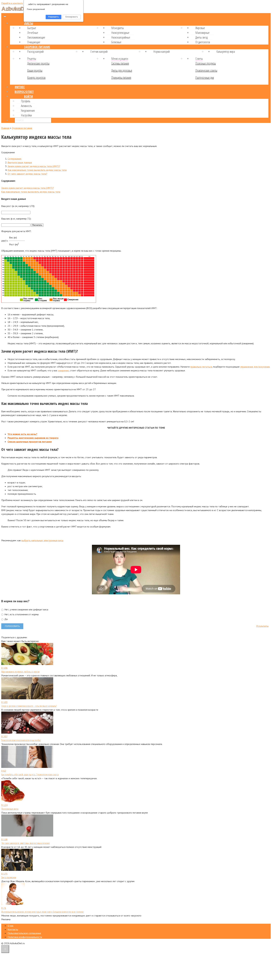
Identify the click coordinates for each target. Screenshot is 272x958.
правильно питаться (201, 366)
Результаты (262, 626)
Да (6, 619)
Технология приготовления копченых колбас (21, 740)
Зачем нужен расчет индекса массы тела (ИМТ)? (34, 166)
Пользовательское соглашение (24, 933)
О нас (11, 925)
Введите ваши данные (20, 162)
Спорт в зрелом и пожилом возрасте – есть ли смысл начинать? (29, 706)
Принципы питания (121, 77)
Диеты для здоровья (121, 70)
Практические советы (206, 70)
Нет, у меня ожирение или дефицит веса (26, 609)
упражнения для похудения (255, 366)
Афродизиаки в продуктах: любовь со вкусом (20, 671)
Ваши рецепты (34, 70)
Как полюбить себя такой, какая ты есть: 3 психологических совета (30, 774)
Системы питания (120, 63)
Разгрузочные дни (204, 77)
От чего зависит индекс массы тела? (27, 173)
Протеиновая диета (9, 809)
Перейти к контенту (12, 3)
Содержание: (15, 158)
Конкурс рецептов (36, 77)
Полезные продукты (205, 63)
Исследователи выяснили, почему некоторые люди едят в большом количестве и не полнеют (42, 911)
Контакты (13, 929)
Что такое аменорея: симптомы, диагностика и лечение (25, 843)
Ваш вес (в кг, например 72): (16, 218)
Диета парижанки (8, 877)
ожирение (63, 370)
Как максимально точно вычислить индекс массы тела (37, 170)
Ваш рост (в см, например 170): (18, 206)
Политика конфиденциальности (25, 936)
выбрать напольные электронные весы (42, 540)
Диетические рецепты (38, 63)
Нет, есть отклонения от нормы (21, 614)
